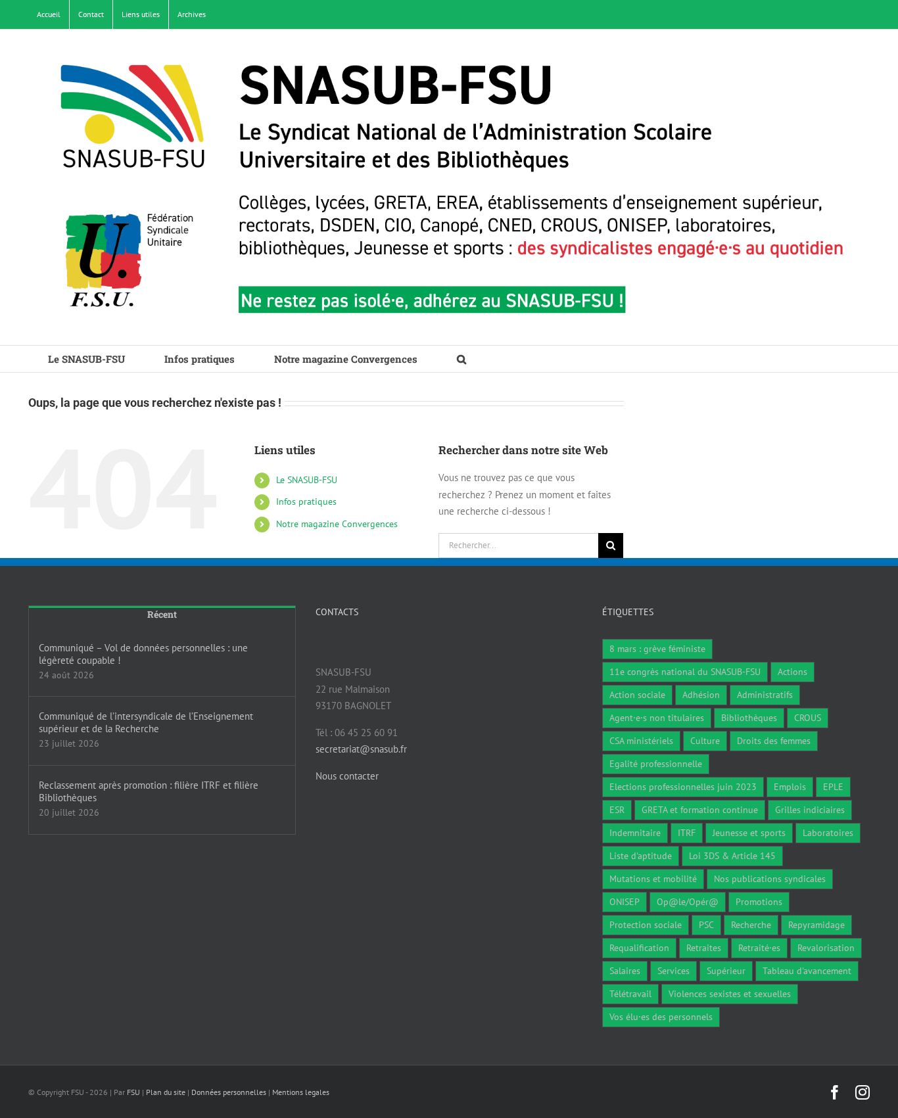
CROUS (807, 718)
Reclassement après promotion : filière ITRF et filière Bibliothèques (148, 791)
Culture (705, 741)
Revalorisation (826, 948)
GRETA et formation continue (700, 810)
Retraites (703, 948)
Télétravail (630, 994)
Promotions (759, 902)
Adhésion (701, 695)
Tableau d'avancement (807, 971)
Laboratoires (828, 833)
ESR (617, 810)
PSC (706, 925)
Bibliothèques (749, 718)
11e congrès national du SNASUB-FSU (685, 672)
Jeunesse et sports (749, 833)
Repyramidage (816, 925)
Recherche (751, 925)
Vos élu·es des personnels (661, 1017)
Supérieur (726, 971)
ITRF (687, 833)
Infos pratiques (306, 501)
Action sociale (637, 695)
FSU (133, 1092)
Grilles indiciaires (810, 810)
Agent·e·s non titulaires (656, 718)
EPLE (833, 787)
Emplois (790, 787)
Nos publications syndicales (770, 879)
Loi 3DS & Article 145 (732, 856)
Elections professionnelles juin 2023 (683, 787)
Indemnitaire (635, 833)
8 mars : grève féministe (657, 649)
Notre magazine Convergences (337, 524)
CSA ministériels (641, 741)
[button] (461, 359)
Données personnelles (228, 1092)
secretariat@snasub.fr (361, 749)
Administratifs (765, 695)
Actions (792, 672)
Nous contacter (347, 776)
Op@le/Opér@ (688, 902)
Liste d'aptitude (640, 856)
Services (673, 971)
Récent (162, 614)
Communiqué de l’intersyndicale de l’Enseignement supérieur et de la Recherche (146, 722)
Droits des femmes (774, 741)
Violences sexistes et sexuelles (730, 994)
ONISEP (624, 902)
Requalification (639, 948)
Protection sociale (645, 925)
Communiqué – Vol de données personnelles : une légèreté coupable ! (143, 653)
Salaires (624, 971)
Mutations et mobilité (653, 879)
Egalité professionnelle (655, 764)
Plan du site (165, 1092)
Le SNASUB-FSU (306, 480)
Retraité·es (759, 948)
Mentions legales (300, 1092)
